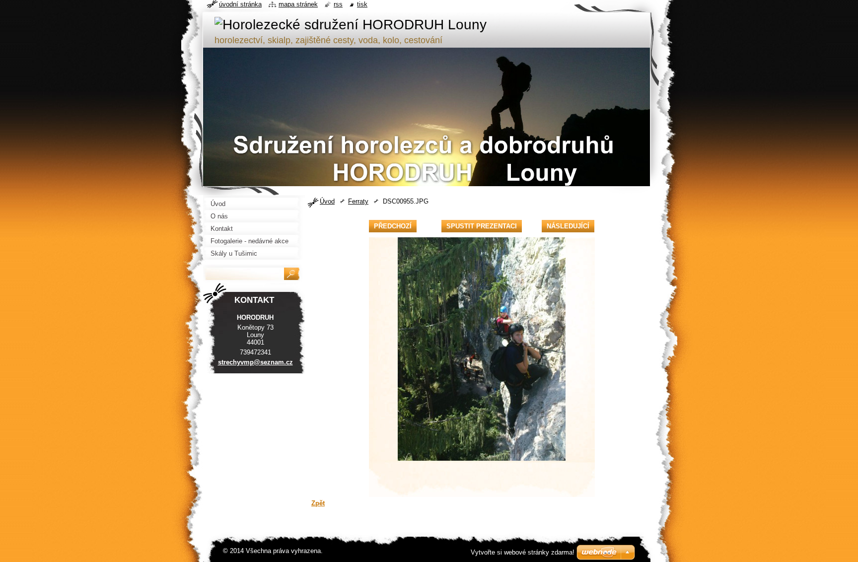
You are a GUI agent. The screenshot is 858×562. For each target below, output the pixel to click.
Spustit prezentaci (481, 226)
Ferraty (358, 201)
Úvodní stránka (240, 4)
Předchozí (393, 226)
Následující (568, 226)
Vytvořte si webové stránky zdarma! (522, 552)
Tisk (362, 4)
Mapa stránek (298, 4)
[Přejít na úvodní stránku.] (350, 24)
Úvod (327, 201)
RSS (338, 4)
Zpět (318, 503)
